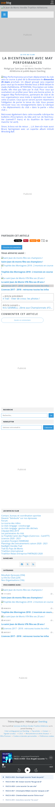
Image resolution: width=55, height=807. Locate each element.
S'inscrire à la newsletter (12, 247)
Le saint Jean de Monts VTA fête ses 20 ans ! (23, 624)
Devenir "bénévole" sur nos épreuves (19, 518)
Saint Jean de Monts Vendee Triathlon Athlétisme (31, 726)
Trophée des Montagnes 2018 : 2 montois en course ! (27, 612)
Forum (4, 520)
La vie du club (27, 55)
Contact (45, 731)
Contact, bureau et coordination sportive (21, 515)
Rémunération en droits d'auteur (37, 733)
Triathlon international (12, 551)
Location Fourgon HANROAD (15, 541)
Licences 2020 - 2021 (11, 538)
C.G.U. (21, 733)
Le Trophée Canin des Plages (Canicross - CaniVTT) (25, 535)
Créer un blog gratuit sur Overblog (17, 731)
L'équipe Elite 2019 (10, 530)
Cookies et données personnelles (25, 736)
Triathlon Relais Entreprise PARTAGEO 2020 (22, 553)
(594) (13, 575)
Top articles (36, 731)
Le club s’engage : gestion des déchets (19, 528)
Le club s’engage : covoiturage (15, 525)
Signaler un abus (10, 733)
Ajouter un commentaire (22, 320)
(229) (10, 577)
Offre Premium (5, 736)
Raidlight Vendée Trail (11, 546)
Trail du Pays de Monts (12, 548)
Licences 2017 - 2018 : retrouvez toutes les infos (25, 636)
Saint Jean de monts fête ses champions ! (22, 597)
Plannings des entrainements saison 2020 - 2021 (24, 543)
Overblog (42, 721)
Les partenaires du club (12, 533)
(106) (12, 580)
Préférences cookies (47, 736)
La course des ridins (11, 523)
